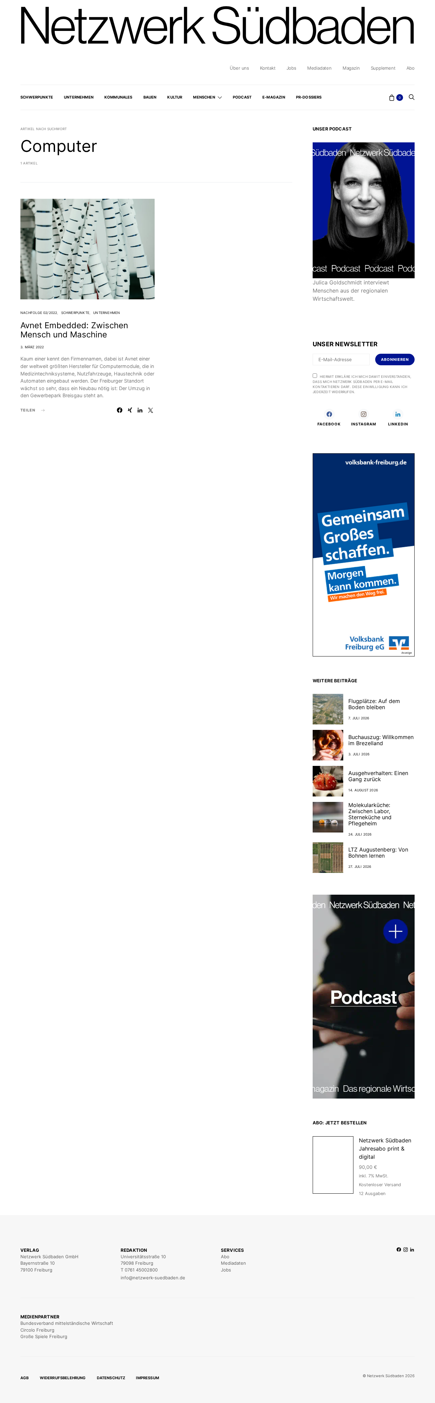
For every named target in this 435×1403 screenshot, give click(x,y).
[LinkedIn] (412, 1264)
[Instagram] (405, 1264)
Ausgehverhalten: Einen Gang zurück (378, 776)
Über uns (239, 68)
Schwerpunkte (36, 97)
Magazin (351, 68)
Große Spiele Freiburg (43, 1336)
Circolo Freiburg (37, 1330)
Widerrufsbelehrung (63, 1377)
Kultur (174, 97)
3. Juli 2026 (358, 754)
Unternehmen (78, 97)
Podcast (242, 97)
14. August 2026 (363, 790)
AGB (24, 1377)
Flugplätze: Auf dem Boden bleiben (374, 704)
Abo (410, 68)
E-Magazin (273, 97)
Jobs (291, 68)
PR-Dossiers (309, 97)
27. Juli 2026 (359, 866)
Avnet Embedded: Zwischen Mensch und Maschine (74, 329)
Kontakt (268, 68)
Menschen (204, 97)
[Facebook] (399, 1264)
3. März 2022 (32, 347)
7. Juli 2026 (358, 718)
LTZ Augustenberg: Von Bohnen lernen (378, 852)
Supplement (383, 68)
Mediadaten (319, 68)
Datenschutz (111, 1377)
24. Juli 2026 (360, 834)
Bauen (150, 97)
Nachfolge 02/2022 (38, 313)
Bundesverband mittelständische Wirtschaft (66, 1323)
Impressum (147, 1377)
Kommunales (118, 97)
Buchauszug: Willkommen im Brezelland (381, 740)
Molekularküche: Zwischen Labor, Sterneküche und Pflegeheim (370, 814)
